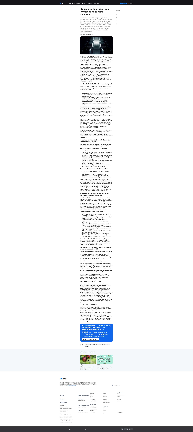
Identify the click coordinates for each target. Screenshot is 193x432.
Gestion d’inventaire (63, 411)
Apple (104, 407)
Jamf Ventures (119, 401)
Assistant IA (62, 405)
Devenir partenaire (93, 407)
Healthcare (62, 399)
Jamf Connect (88, 344)
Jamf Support (81, 399)
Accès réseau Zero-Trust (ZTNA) (65, 420)
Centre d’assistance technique (83, 402)
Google (104, 412)
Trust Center (119, 399)
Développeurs (92, 412)
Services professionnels (83, 405)
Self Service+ (62, 413)
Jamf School (105, 396)
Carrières (118, 396)
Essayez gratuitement (90, 339)
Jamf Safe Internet (106, 401)
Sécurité (87, 346)
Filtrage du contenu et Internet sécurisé (66, 419)
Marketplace (92, 410)
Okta (103, 413)
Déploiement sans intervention (65, 407)
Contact (118, 393)
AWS (103, 409)
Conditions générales (98, 429)
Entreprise (95, 344)
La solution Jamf (63, 402)
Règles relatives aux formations (83, 412)
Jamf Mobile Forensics (106, 402)
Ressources (93, 392)
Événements (92, 393)
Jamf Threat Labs (93, 401)
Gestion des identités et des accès (65, 414)
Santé (108, 344)
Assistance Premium (81, 400)
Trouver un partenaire (93, 409)
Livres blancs (92, 399)
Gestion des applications (64, 410)
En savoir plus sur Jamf (72, 385)
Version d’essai (123, 3)
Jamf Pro (104, 393)
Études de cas (92, 398)
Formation (80, 410)
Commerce (62, 392)
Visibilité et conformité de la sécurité (66, 422)
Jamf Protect (105, 399)
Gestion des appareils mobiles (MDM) (66, 408)
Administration (102, 344)
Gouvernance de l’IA (63, 404)
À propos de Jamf (121, 392)
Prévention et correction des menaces (66, 417)
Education (62, 395)
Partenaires (93, 404)
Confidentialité (91, 429)
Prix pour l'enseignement (83, 395)
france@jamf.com (117, 385)
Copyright (86, 429)
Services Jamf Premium (82, 407)
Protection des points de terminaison (66, 416)
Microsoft (104, 410)
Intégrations (105, 406)
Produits (104, 392)
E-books (91, 396)
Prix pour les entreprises (83, 392)
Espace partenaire (93, 406)
